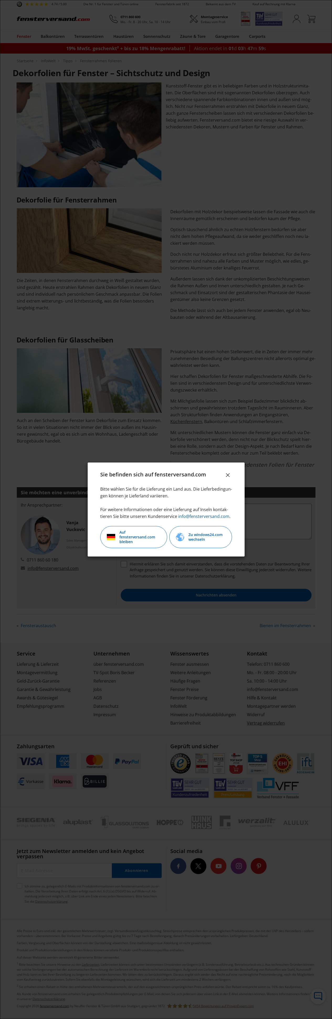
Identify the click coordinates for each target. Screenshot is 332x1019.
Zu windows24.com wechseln (205, 537)
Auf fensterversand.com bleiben (137, 537)
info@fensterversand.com (203, 516)
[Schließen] (228, 475)
